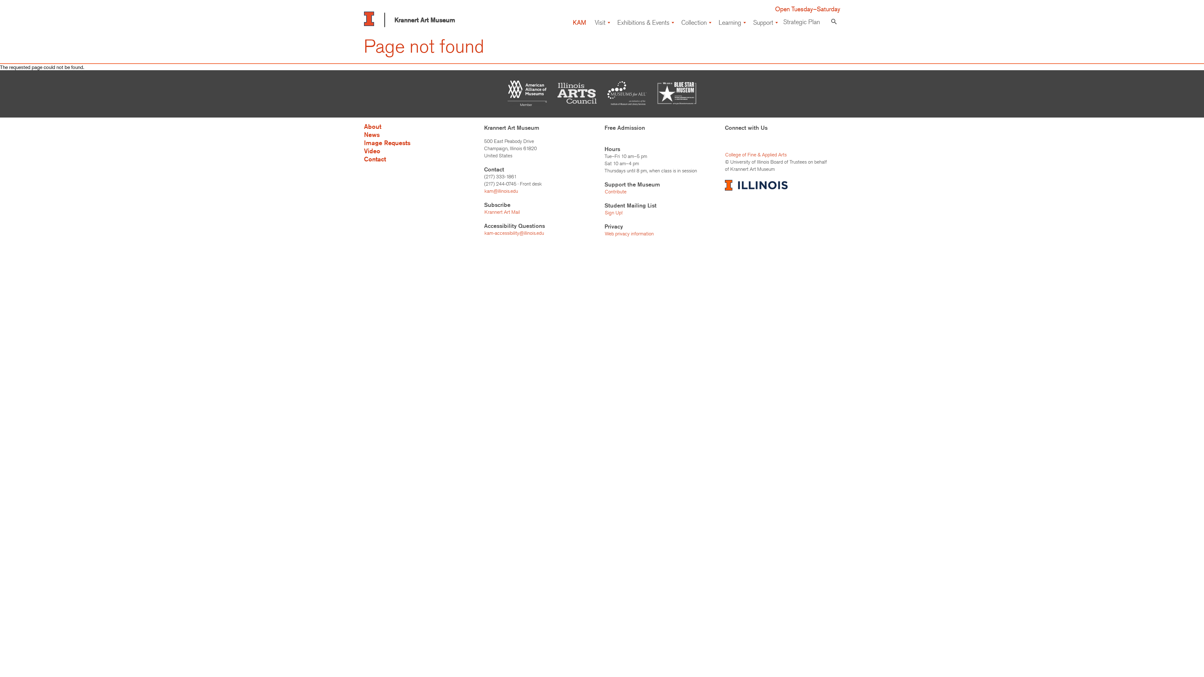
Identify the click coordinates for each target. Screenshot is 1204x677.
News (372, 135)
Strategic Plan (801, 22)
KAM (579, 22)
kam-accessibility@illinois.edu (514, 233)
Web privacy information (629, 234)
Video (372, 151)
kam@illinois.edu (501, 191)
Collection (694, 22)
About (372, 126)
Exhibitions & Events (643, 22)
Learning (730, 22)
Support (763, 22)
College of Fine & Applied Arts (756, 155)
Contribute (615, 192)
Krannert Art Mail (502, 212)
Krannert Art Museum (424, 20)
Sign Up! (613, 213)
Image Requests (387, 143)
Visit (600, 22)
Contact (375, 159)
